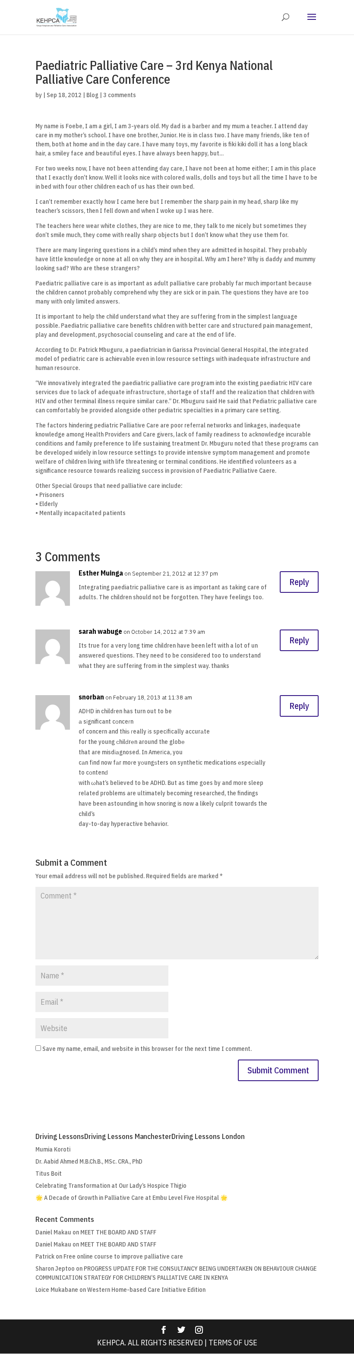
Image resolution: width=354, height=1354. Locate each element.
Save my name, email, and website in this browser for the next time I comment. (147, 1049)
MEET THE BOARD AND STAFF (118, 1232)
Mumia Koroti (52, 1149)
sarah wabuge (100, 631)
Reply (299, 582)
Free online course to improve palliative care (123, 1256)
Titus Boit (48, 1173)
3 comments (119, 95)
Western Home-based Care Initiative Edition (146, 1290)
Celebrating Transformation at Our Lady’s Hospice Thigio (110, 1185)
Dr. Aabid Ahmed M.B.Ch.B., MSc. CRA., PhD (88, 1161)
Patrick (44, 1256)
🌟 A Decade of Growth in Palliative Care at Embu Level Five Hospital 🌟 (131, 1198)
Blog (92, 95)
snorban (91, 697)
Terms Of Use (233, 1343)
